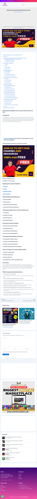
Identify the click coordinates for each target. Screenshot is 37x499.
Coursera (5, 186)
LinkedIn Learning (7, 191)
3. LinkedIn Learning (7, 67)
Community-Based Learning (7, 84)
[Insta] (4, 480)
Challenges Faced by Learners (10, 61)
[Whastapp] (8, 480)
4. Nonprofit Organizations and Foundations (11, 97)
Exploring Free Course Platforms (8, 63)
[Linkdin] (6, 480)
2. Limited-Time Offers (7, 80)
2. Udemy (5, 65)
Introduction (5, 56)
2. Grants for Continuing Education (9, 94)
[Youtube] (34, 1)
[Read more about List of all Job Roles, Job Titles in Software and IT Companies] (26, 313)
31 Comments (4, 327)
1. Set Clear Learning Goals (8, 100)
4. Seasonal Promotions (8, 83)
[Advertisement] (18, 19)
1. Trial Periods (6, 78)
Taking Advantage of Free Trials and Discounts (10, 77)
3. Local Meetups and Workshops (9, 88)
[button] (2, 496)
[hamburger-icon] (23, 4)
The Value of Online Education (9, 60)
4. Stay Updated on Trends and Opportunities (11, 104)
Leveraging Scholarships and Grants (9, 91)
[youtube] (11, 480)
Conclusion (5, 106)
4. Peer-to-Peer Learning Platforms (9, 90)
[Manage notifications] (35, 497)
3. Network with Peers (7, 103)
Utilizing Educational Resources (8, 70)
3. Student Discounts (7, 81)
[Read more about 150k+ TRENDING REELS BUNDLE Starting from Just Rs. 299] (10, 315)
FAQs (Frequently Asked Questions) (8, 107)
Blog (7, 327)
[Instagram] (31, 1)
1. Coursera (6, 64)
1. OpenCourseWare (7, 71)
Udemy (5, 188)
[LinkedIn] (33, 1)
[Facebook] (30, 1)
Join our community (9, 138)
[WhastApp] (36, 1)
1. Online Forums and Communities (9, 85)
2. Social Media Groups (7, 87)
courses (23, 119)
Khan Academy (7, 193)
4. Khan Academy (7, 68)
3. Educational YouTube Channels (9, 74)
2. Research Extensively (8, 101)
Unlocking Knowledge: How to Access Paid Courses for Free (12, 54)
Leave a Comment (21, 323)
